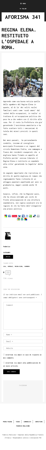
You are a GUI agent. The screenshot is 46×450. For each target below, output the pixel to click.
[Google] (18, 219)
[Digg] (38, 216)
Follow (24, 8)
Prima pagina (7, 422)
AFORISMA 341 (23, 17)
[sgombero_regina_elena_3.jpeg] (23, 82)
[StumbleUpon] (22, 219)
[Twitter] (19, 216)
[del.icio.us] (34, 216)
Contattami (39, 422)
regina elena (18, 266)
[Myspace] (23, 216)
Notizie (8, 256)
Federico (6, 246)
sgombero (27, 266)
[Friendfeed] (27, 216)
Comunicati (27, 422)
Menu (24, 3)
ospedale (10, 266)
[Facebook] (9, 216)
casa (4, 266)
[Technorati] (30, 216)
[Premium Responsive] (25, 219)
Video (18, 422)
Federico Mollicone (23, 426)
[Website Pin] (5, 216)
